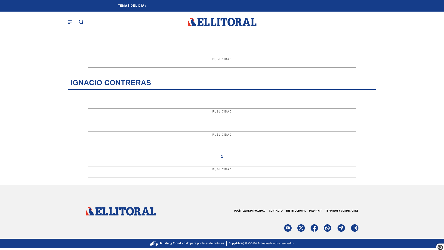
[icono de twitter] (301, 228)
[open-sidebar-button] (70, 22)
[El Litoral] (222, 22)
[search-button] (81, 22)
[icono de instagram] (354, 228)
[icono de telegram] (341, 228)
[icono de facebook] (314, 228)
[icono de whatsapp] (327, 228)
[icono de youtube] (288, 228)
